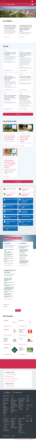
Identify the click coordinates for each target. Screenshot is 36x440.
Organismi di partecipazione (5, 411)
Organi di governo (5, 398)
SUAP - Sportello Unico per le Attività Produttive (27, 201)
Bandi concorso (9, 205)
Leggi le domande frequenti (13, 419)
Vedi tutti (18, 310)
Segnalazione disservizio (13, 425)
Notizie (27, 398)
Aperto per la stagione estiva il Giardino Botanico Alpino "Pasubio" (25, 138)
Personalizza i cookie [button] (6, 435)
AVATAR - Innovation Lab (26, 222)
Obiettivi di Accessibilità (20, 428)
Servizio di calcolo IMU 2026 (11, 228)
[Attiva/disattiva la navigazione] (1, 4)
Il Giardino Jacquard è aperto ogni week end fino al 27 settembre (9, 137)
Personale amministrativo (5, 407)
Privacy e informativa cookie (22, 419)
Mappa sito (13, 435)
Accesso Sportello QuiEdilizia (10, 195)
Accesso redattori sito (30, 439)
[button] (4, 1)
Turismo (20, 407)
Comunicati (28, 400)
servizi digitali (20, 439)
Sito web (16, 439)
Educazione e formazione (13, 408)
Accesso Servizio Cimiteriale (25, 189)
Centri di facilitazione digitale (11, 222)
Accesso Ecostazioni (11, 188)
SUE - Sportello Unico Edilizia (11, 217)
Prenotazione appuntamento (13, 422)
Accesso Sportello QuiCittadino (26, 195)
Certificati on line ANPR (11, 199)
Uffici (4, 401)
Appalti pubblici (13, 401)
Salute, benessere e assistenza (21, 402)
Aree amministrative (6, 400)
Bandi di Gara (9, 211)
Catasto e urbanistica (14, 404)
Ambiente (5, 306)
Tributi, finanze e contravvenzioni (21, 405)
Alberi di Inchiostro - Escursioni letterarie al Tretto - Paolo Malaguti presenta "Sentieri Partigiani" (9, 164)
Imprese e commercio (22, 398)
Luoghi (27, 407)
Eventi (27, 409)
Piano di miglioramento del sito (22, 431)
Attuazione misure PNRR (26, 206)
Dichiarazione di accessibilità (21, 425)
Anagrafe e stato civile (14, 400)
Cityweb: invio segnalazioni (25, 212)
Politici (4, 404)
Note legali (20, 421)
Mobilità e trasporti (21, 400)
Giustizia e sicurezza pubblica (14, 411)
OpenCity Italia (24, 439)
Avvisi (27, 401)
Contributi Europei (26, 216)
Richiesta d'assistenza (14, 427)
